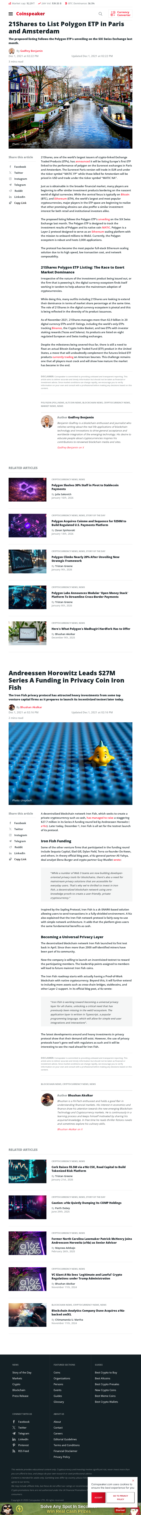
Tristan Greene (64, 566)
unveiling (104, 219)
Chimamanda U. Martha (69, 1319)
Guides (58, 1396)
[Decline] (133, 1480)
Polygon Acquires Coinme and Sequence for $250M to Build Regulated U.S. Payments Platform (89, 523)
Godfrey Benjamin (31, 51)
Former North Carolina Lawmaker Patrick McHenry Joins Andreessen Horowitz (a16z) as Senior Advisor (92, 1241)
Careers (58, 1433)
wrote (117, 859)
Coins (57, 1372)
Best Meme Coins (105, 1396)
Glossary (59, 1401)
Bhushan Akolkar (65, 634)
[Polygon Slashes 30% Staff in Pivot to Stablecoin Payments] (27, 490)
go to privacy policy (120, 1498)
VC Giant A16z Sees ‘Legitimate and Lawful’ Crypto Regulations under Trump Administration (87, 1276)
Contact (58, 1427)
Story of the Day (95, 515)
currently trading (62, 357)
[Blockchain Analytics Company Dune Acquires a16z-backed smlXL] (27, 1316)
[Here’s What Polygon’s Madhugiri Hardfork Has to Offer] (27, 634)
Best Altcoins (102, 1378)
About (57, 1421)
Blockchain (18, 1390)
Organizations (62, 1378)
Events (57, 1390)
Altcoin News (73, 402)
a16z (44, 826)
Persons (58, 1384)
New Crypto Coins (105, 1390)
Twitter (18, 172)
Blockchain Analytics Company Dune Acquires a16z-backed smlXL (88, 1312)
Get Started (120, 1509)
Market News (48, 406)
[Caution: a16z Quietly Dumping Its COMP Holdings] (27, 1208)
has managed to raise (100, 817)
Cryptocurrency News (117, 402)
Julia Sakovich (63, 494)
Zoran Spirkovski (65, 530)
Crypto (16, 1384)
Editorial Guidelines (65, 1439)
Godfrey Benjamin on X (70, 447)
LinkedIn (19, 197)
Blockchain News (92, 402)
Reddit (19, 190)
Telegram (20, 184)
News (60, 406)
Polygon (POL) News (52, 402)
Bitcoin (125, 194)
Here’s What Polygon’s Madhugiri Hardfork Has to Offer (91, 629)
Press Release (20, 1396)
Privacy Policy (62, 1457)
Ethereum (60, 198)
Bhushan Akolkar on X (69, 1129)
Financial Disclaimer (65, 1451)
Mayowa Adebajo (65, 1248)
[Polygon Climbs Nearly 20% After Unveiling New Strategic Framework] (27, 562)
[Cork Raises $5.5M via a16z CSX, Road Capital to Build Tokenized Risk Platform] (27, 1172)
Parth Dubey (62, 1208)
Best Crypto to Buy (106, 1372)
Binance (57, 328)
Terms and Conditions (67, 1445)
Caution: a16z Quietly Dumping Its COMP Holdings (87, 1203)
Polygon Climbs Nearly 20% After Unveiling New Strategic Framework (86, 559)
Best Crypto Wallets (106, 1401)
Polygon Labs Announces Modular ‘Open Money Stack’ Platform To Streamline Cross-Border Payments (90, 595)
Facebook (20, 166)
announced (82, 161)
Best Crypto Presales (107, 1384)
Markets (17, 1378)
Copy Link (20, 203)
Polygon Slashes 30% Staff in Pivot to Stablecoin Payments (85, 487)
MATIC (106, 227)
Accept (98, 1497)
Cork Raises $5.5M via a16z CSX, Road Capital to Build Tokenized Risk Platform (89, 1169)
